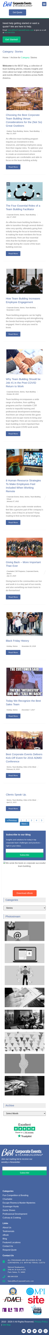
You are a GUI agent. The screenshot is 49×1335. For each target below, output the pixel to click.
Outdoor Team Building (15, 131)
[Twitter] (35, 1331)
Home (5, 57)
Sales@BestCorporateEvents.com (20, 30)
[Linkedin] (40, 1331)
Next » (25, 824)
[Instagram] (46, 1331)
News (22, 497)
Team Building (34, 131)
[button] (44, 4)
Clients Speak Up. (16, 794)
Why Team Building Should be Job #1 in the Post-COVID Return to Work (23, 383)
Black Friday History (17, 640)
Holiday (9, 646)
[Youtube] (24, 1331)
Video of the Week (29, 767)
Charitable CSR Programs (16, 571)
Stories (26, 131)
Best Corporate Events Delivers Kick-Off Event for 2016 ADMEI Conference (24, 758)
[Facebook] (29, 1331)
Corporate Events (13, 215)
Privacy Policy (41, 1322)
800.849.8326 (10, 32)
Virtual (9, 499)
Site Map (6, 1325)
